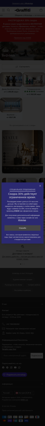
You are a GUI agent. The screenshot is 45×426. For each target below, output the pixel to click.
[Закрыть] (40, 185)
